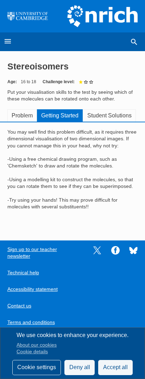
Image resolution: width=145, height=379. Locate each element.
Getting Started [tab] (59, 115)
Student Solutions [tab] (109, 115)
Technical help (23, 272)
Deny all (79, 367)
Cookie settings (36, 367)
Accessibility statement (32, 289)
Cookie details (32, 351)
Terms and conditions (31, 322)
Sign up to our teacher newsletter (32, 253)
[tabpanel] (72, 176)
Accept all (115, 367)
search (134, 42)
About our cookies (37, 345)
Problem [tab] (22, 115)
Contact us (19, 305)
